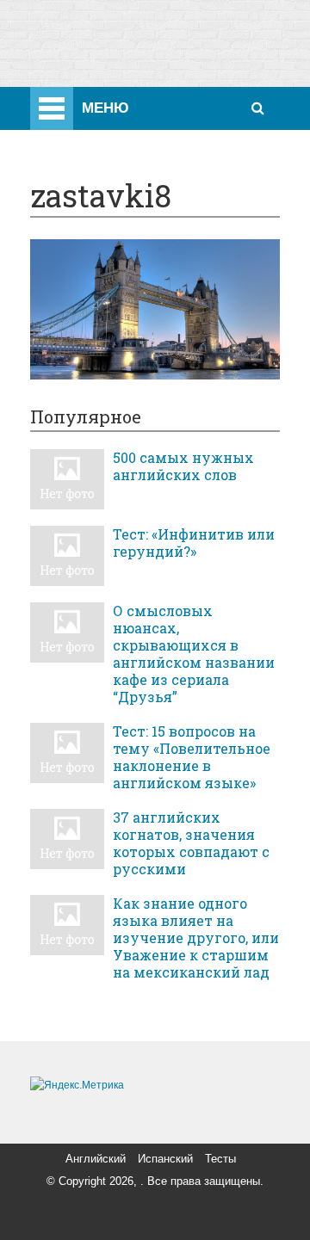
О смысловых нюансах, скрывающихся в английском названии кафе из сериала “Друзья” (194, 654)
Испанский (165, 1158)
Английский (95, 1158)
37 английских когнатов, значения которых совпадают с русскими (191, 843)
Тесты (220, 1158)
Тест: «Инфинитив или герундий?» (194, 543)
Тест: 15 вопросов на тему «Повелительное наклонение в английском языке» (191, 757)
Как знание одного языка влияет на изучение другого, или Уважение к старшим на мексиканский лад (196, 938)
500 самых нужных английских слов (183, 466)
